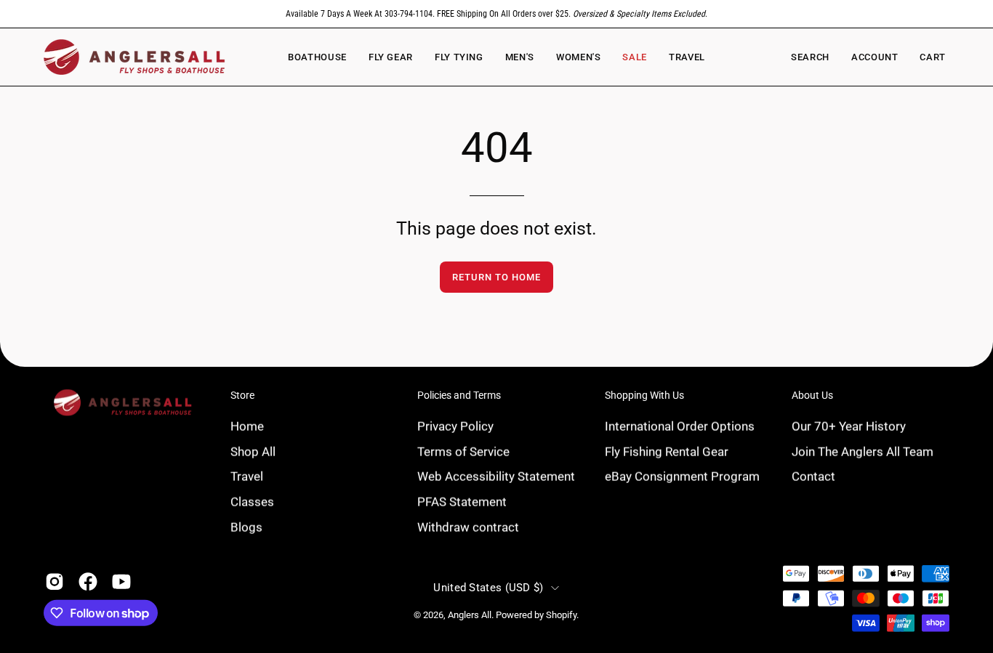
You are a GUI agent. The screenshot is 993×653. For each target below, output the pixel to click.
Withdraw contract (468, 526)
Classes (252, 501)
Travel (246, 476)
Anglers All (469, 614)
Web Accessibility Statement (496, 476)
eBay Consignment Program (682, 476)
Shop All (253, 451)
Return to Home (496, 277)
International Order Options (680, 425)
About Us (812, 395)
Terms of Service (463, 451)
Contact (813, 476)
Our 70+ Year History (849, 425)
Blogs (246, 526)
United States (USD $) (488, 587)
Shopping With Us (644, 395)
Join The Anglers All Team (862, 451)
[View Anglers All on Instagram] (54, 582)
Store (242, 395)
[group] (496, 14)
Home (247, 425)
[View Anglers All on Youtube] (121, 582)
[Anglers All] (134, 57)
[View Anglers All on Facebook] (88, 582)
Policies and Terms (459, 395)
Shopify (561, 614)
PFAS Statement (462, 501)
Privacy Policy (455, 425)
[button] (578, 57)
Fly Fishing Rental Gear (666, 451)
